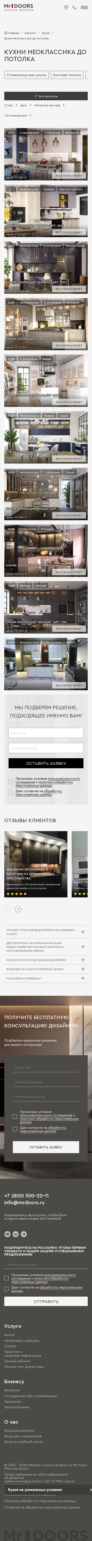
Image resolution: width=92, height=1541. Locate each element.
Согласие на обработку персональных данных (42, 1507)
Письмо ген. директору (24, 1366)
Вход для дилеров (19, 1430)
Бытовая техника (67, 75)
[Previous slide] (7, 909)
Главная (13, 32)
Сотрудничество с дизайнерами (30, 1396)
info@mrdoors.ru (24, 1202)
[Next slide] (18, 909)
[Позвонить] (74, 7)
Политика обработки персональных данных (40, 1501)
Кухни (46, 32)
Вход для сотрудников (23, 1436)
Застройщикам (16, 1407)
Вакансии (11, 1390)
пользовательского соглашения (46, 1115)
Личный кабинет (17, 1361)
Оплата (10, 1346)
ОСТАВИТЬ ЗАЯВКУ (46, 763)
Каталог (30, 32)
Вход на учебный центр (23, 1441)
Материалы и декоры (21, 1340)
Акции (9, 1335)
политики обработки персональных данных (44, 783)
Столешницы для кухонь (26, 75)
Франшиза (12, 1401)
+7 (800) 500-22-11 (26, 1195)
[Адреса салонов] (66, 7)
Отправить (46, 1301)
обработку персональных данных (39, 792)
